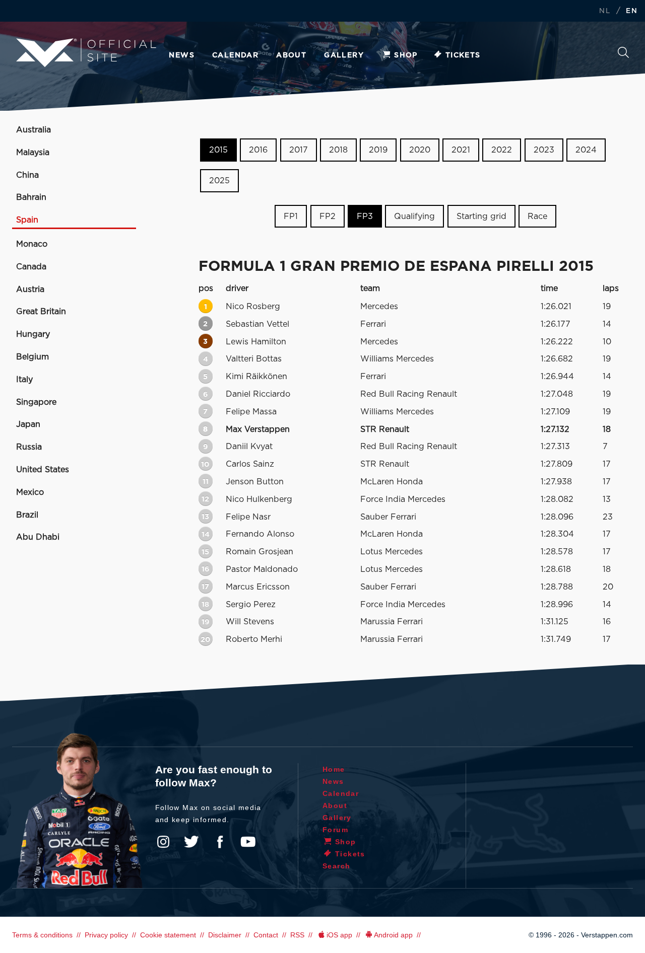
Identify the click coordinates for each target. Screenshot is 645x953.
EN (631, 11)
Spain (27, 220)
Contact (265, 935)
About (291, 55)
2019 (378, 150)
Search (623, 55)
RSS (297, 935)
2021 (461, 150)
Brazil (27, 515)
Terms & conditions (42, 935)
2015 (218, 150)
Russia (29, 447)
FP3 (365, 216)
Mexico (30, 492)
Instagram (163, 842)
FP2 (327, 216)
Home (333, 769)
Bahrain (31, 197)
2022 (501, 150)
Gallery (344, 55)
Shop (406, 55)
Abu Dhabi (37, 537)
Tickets (463, 55)
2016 (258, 150)
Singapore (36, 402)
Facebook (220, 842)
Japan (28, 424)
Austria (30, 289)
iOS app (339, 935)
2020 (419, 150)
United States (42, 470)
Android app (393, 935)
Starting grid (481, 216)
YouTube (248, 842)
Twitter (191, 842)
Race (537, 216)
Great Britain (41, 312)
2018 (338, 150)
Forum (335, 830)
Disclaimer (224, 935)
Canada (31, 267)
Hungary (33, 334)
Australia (33, 130)
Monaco (31, 244)
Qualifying (414, 216)
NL (604, 11)
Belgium (32, 357)
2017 (298, 150)
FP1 (291, 216)
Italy (24, 380)
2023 (544, 150)
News (182, 55)
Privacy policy (106, 935)
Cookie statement (168, 935)
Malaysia (32, 153)
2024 (586, 150)
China (27, 175)
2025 (219, 181)
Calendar (235, 55)
